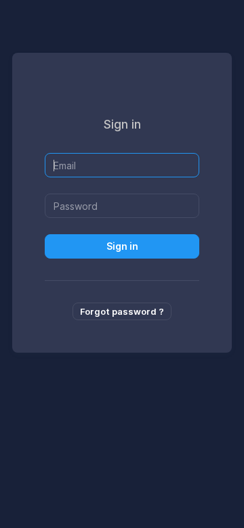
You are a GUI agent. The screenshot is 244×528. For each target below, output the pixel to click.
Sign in (122, 246)
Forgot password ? (122, 311)
